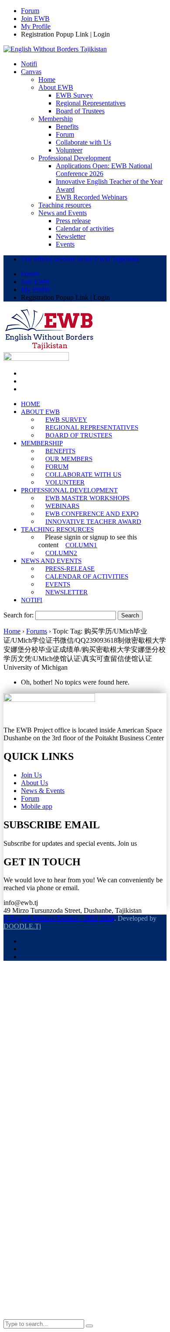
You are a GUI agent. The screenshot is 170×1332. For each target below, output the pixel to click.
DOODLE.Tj (22, 926)
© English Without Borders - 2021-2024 (58, 918)
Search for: (18, 615)
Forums (36, 631)
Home (11, 631)
